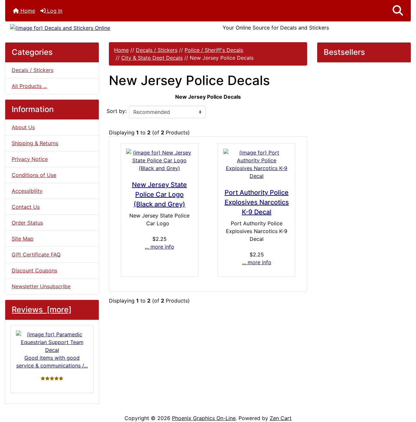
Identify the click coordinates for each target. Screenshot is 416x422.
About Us (23, 127)
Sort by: (116, 111)
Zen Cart (281, 418)
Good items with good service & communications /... (52, 361)
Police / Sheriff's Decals (214, 50)
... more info (159, 246)
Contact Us (26, 207)
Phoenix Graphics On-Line (204, 418)
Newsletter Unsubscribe (41, 286)
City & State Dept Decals (152, 58)
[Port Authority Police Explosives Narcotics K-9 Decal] (256, 164)
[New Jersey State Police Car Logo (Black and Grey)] (159, 160)
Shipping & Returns (35, 143)
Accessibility (27, 191)
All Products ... (29, 86)
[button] (398, 11)
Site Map (22, 238)
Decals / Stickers (156, 50)
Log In (54, 10)
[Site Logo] (73, 27)
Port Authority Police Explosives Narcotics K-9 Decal (257, 202)
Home (27, 10)
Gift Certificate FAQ (36, 254)
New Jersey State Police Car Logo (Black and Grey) (159, 194)
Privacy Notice (30, 159)
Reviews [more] (42, 309)
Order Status (27, 222)
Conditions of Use (34, 175)
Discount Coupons (34, 270)
